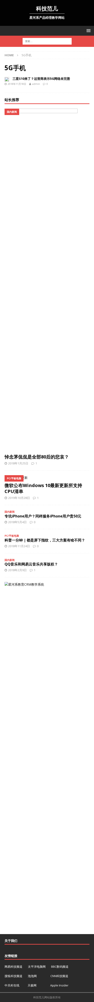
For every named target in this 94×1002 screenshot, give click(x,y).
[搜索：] (47, 41)
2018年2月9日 (17, 570)
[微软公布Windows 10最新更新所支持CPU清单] (47, 477)
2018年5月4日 (17, 522)
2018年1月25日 (18, 463)
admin (36, 84)
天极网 (32, 985)
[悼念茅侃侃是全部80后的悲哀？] (47, 280)
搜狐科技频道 (14, 976)
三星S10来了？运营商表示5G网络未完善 (41, 78)
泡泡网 (32, 976)
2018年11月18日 (17, 84)
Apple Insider (59, 985)
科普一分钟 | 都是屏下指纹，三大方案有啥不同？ (45, 540)
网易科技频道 (14, 966)
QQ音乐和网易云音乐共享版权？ (31, 564)
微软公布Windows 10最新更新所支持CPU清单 (43, 488)
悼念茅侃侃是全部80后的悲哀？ (37, 457)
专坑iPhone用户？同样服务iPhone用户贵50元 (43, 516)
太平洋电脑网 (37, 966)
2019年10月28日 (19, 498)
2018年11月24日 (19, 546)
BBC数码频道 (59, 966)
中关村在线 (12, 985)
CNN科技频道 (59, 976)
